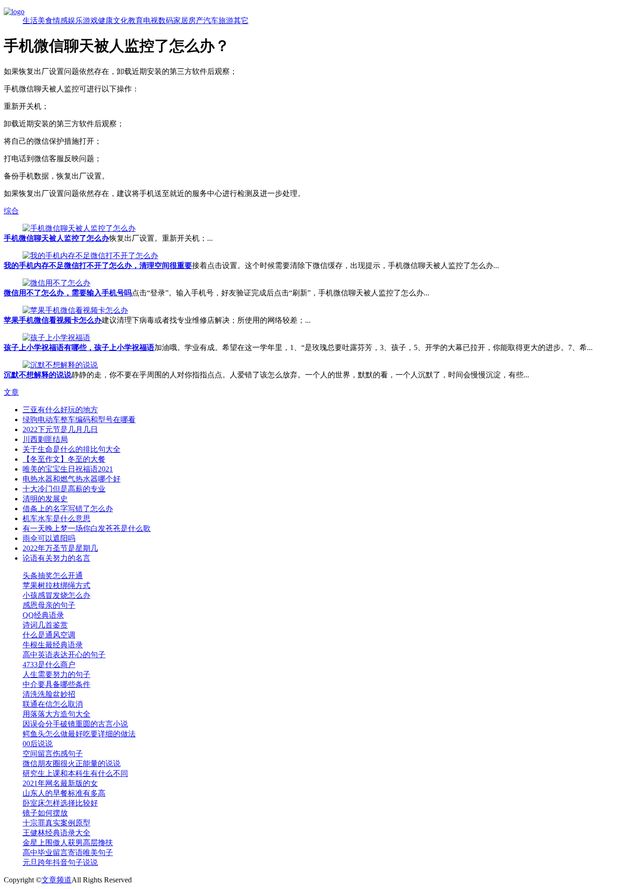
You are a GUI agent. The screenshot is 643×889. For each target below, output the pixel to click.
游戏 (90, 20)
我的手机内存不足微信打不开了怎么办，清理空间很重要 (98, 265)
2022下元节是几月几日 (60, 429)
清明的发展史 (45, 499)
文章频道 (56, 880)
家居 (180, 20)
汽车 (210, 20)
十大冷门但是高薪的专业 (64, 489)
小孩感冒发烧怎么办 (56, 595)
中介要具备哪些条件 (56, 684)
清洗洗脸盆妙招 (49, 694)
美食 (45, 20)
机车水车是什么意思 (56, 518)
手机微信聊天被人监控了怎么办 (56, 238)
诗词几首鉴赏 (45, 625)
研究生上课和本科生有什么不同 (75, 773)
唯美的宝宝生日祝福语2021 (68, 469)
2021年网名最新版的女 (60, 783)
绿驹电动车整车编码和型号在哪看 (79, 420)
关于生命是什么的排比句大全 (72, 449)
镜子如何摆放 (45, 813)
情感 (60, 20)
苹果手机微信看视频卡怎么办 (53, 320)
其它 (241, 20)
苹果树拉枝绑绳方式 (56, 585)
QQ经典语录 (43, 615)
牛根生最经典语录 (53, 645)
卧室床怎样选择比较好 (60, 803)
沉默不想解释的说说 (38, 375)
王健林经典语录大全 (56, 833)
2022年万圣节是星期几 (60, 548)
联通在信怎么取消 (53, 704)
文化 (120, 20)
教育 (135, 20)
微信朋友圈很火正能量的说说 (72, 763)
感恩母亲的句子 (49, 605)
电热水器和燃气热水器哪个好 (72, 479)
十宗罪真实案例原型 (56, 823)
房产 (195, 20)
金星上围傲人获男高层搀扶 (68, 843)
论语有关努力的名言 (56, 558)
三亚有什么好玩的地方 (60, 410)
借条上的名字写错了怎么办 (68, 509)
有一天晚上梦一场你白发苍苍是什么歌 (87, 528)
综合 (11, 211)
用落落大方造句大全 (56, 714)
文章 (11, 392)
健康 (105, 20)
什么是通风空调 (49, 635)
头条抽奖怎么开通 (53, 575)
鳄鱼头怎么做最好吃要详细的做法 (79, 734)
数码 (165, 20)
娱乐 (75, 20)
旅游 (225, 20)
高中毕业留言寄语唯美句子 (68, 852)
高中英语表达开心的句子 (64, 655)
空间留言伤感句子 (53, 754)
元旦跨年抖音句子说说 (60, 862)
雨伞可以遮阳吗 (49, 538)
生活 (30, 20)
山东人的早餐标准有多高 (64, 793)
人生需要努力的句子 (56, 674)
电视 (150, 20)
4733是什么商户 (49, 665)
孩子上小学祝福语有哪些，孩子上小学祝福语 (79, 347)
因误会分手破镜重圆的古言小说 (75, 724)
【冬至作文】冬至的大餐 (64, 459)
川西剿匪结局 (45, 439)
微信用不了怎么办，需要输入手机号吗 (68, 293)
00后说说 (38, 744)
